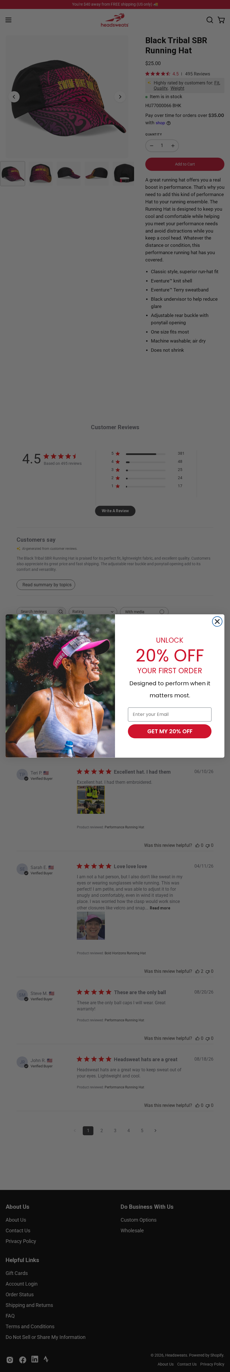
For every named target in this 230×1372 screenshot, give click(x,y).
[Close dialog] (217, 621)
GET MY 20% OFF (169, 731)
